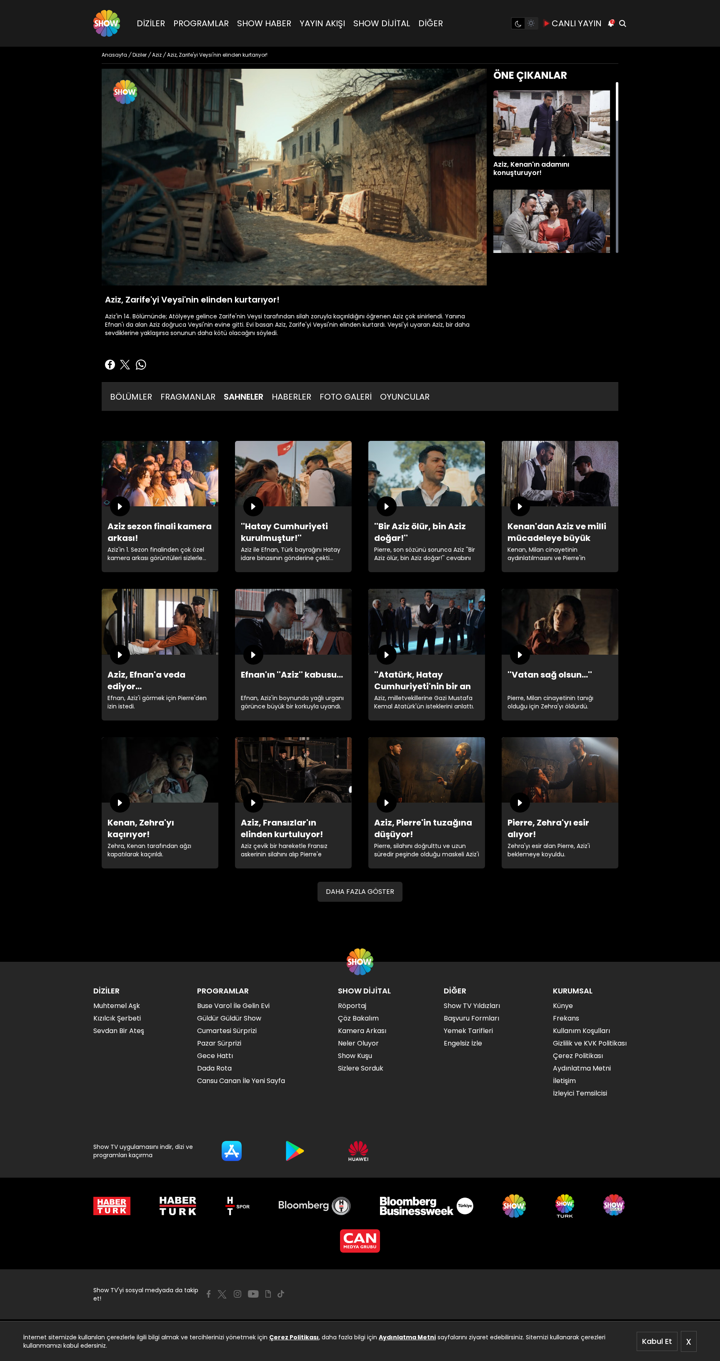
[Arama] (622, 23)
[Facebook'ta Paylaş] (110, 365)
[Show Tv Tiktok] (281, 1294)
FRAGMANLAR (187, 397)
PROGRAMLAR (201, 23)
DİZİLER (151, 23)
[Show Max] (615, 1206)
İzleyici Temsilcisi (580, 1093)
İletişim (564, 1081)
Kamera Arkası (362, 1031)
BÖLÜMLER (131, 397)
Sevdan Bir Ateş (118, 1031)
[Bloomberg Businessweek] (426, 1206)
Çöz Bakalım (358, 1018)
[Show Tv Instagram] (237, 1294)
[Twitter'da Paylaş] (125, 365)
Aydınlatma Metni (407, 1337)
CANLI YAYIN (577, 23)
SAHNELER (243, 397)
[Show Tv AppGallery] (358, 1151)
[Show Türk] (564, 1206)
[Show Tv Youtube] (253, 1294)
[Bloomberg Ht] (315, 1206)
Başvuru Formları (471, 1018)
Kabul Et (657, 1341)
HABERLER (291, 397)
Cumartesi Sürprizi (227, 1031)
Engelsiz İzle (463, 1043)
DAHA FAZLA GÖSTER (360, 891)
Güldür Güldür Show (229, 1018)
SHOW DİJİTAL (381, 23)
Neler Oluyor (358, 1043)
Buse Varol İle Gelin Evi (233, 1006)
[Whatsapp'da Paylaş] (141, 364)
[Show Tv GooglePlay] (295, 1151)
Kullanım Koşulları (581, 1031)
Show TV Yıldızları (472, 1006)
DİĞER (430, 23)
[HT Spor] (237, 1206)
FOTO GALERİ (346, 397)
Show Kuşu (355, 1056)
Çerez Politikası (294, 1337)
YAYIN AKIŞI (322, 23)
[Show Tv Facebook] (208, 1294)
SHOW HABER (264, 23)
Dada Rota (214, 1068)
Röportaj (352, 1006)
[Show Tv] (106, 23)
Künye (563, 1006)
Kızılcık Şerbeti (117, 1018)
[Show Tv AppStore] (232, 1151)
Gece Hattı (215, 1056)
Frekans (566, 1018)
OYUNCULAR (405, 397)
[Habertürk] (111, 1206)
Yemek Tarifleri (468, 1031)
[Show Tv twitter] (222, 1294)
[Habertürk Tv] (178, 1206)
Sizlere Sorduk (360, 1068)
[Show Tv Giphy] (268, 1294)
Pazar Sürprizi (219, 1043)
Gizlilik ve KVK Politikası (590, 1043)
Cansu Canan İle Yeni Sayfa (241, 1081)
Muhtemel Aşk (116, 1006)
